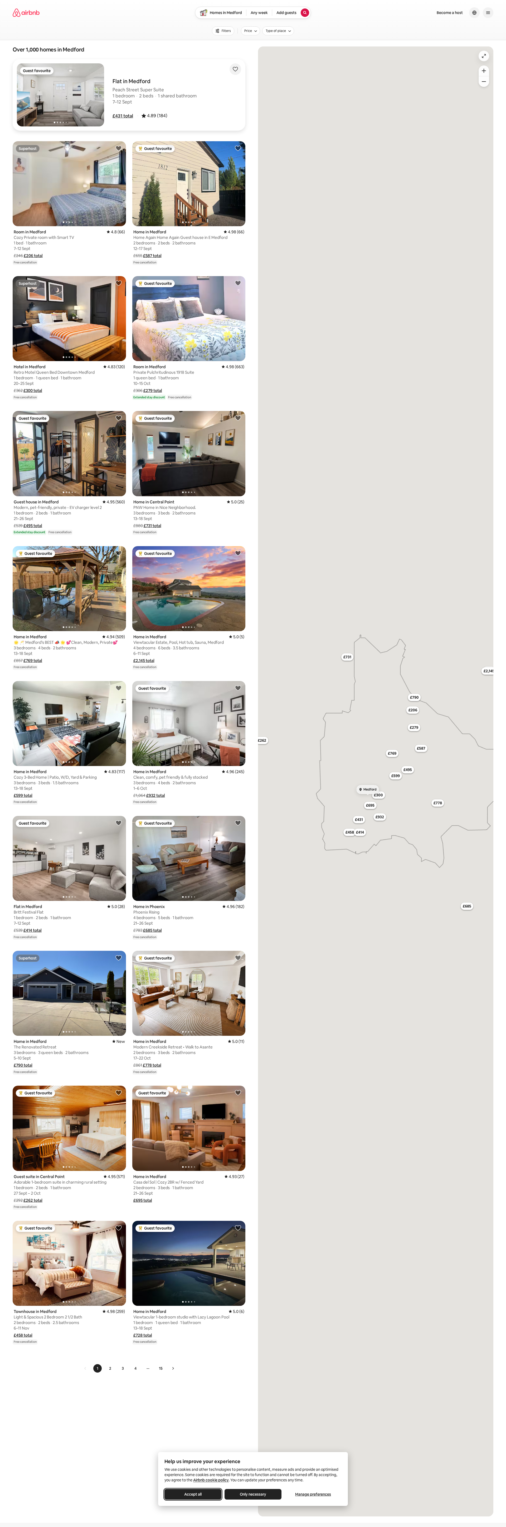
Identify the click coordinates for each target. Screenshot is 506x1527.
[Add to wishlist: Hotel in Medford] (118, 283)
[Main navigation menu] (488, 12)
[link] (85, 1368)
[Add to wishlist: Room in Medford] (118, 148)
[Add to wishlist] (235, 69)
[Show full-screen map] (484, 56)
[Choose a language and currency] (474, 12)
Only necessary (253, 1494)
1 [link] (97, 1368)
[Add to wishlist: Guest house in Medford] (118, 418)
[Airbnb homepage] (26, 12)
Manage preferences (313, 1494)
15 (161, 1368)
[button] (123, 116)
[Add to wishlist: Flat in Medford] (118, 823)
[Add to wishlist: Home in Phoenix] (238, 823)
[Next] (172, 1368)
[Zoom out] (484, 81)
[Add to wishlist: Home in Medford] (238, 148)
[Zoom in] (484, 70)
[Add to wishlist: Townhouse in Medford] (118, 1227)
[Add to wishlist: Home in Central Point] (238, 418)
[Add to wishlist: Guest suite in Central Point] (118, 1092)
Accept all (193, 1494)
